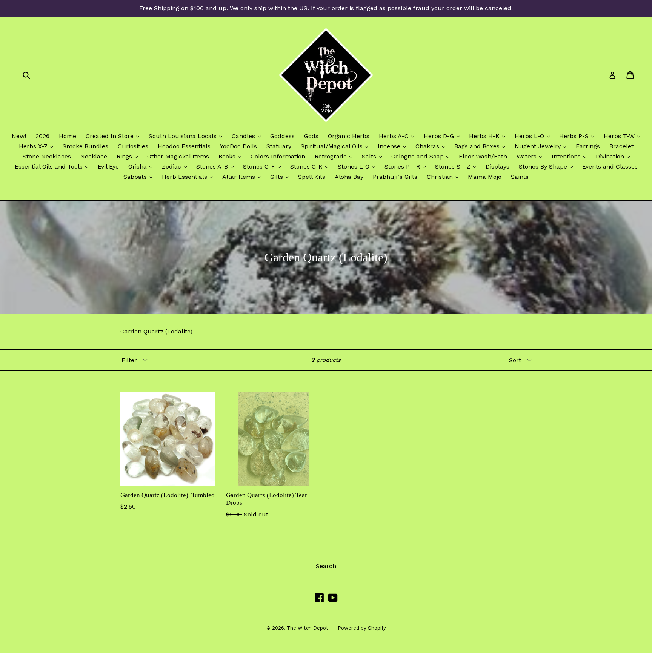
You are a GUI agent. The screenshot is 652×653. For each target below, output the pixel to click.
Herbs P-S (578, 136)
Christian (444, 176)
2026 (42, 136)
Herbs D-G (443, 136)
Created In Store (114, 136)
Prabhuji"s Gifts (395, 176)
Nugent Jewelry (542, 146)
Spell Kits (311, 176)
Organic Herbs (348, 136)
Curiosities (133, 146)
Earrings (588, 146)
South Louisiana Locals (187, 136)
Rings (129, 156)
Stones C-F (263, 166)
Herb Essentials (189, 176)
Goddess (282, 136)
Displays (497, 166)
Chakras (432, 146)
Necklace (93, 156)
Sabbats (139, 176)
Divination (615, 156)
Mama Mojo (484, 176)
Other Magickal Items (178, 156)
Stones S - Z (457, 166)
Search (326, 566)
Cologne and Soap (422, 156)
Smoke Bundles (85, 146)
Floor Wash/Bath (483, 156)
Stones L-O (358, 166)
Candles (248, 136)
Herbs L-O (534, 136)
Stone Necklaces (47, 156)
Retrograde (335, 156)
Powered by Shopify (362, 628)
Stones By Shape (548, 166)
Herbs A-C (398, 136)
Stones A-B (216, 166)
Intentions (571, 156)
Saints (520, 176)
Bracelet (621, 146)
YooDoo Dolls (238, 146)
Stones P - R (406, 166)
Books (231, 156)
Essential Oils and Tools (53, 166)
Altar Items (243, 176)
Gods (311, 136)
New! (19, 136)
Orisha (142, 166)
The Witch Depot (307, 628)
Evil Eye (108, 166)
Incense (394, 146)
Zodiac (176, 166)
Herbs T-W (624, 136)
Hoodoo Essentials (184, 146)
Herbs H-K (489, 136)
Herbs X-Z (38, 146)
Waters (531, 156)
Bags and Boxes (481, 146)
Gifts (281, 176)
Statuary (278, 146)
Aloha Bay (349, 176)
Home (67, 136)
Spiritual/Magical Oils (336, 146)
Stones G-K (311, 166)
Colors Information (278, 156)
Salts (374, 156)
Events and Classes (610, 166)
